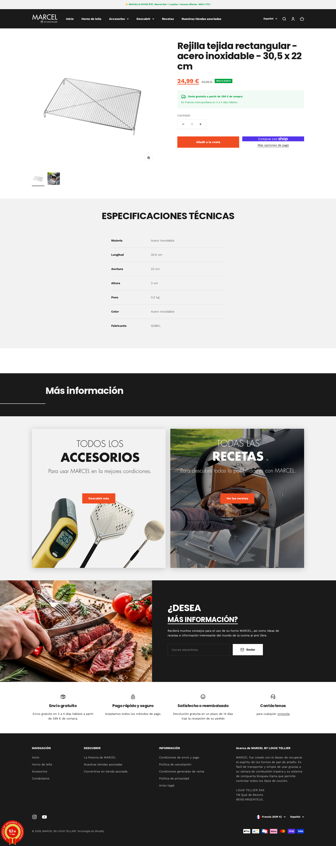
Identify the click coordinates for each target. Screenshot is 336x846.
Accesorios (117, 18)
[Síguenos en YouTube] (44, 817)
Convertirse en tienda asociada (105, 771)
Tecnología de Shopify (90, 831)
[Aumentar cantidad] (200, 124)
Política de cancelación (175, 764)
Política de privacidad (174, 778)
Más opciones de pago (273, 145)
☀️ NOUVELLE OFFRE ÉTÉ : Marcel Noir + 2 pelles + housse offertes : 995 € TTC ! (168, 4)
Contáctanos (40, 778)
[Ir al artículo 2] (53, 179)
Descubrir (143, 18)
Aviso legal (166, 785)
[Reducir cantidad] (183, 124)
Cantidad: (183, 115)
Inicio (70, 18)
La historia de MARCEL (100, 757)
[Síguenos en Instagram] (34, 817)
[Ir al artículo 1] (38, 179)
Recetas (168, 18)
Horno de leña (91, 18)
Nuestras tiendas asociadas (201, 18)
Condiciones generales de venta (181, 771)
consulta (283, 714)
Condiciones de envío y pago (179, 757)
